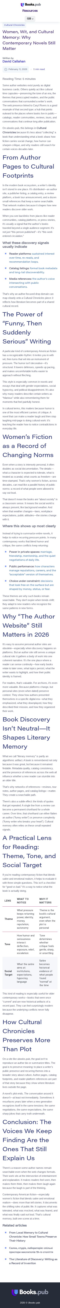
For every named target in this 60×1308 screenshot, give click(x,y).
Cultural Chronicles (14, 25)
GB (29, 19)
